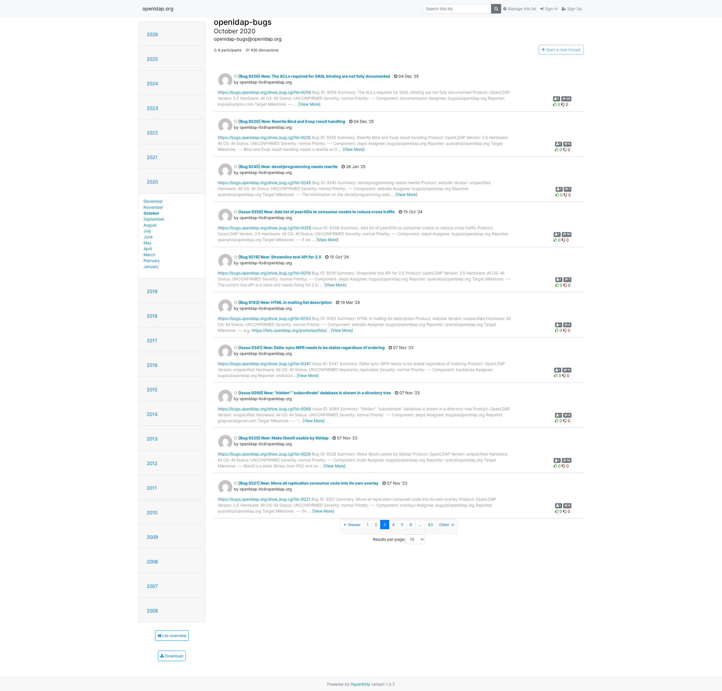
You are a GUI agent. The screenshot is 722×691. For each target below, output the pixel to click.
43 (430, 524)
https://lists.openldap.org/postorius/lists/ (289, 330)
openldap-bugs (243, 22)
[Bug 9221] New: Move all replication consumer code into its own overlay (307, 483)
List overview (173, 635)
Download (173, 655)
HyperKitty (360, 684)
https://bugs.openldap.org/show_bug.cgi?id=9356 (264, 227)
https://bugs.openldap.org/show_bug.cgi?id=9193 (264, 318)
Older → (446, 524)
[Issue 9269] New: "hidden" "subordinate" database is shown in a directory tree (314, 392)
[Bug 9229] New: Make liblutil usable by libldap (283, 437)
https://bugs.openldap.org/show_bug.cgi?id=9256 (264, 92)
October (151, 213)
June (148, 236)
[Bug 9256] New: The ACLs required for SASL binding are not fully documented (313, 76)
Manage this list (521, 8)
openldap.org (157, 9)
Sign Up (574, 8)
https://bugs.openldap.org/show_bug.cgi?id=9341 (264, 363)
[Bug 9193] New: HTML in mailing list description (284, 302)
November (153, 207)
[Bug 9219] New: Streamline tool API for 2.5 (279, 256)
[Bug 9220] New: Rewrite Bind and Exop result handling (291, 121)
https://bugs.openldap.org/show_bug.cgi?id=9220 (264, 137)
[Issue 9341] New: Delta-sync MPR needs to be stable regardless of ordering (311, 347)
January (151, 266)
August (150, 225)
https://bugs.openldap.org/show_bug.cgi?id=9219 (264, 273)
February (152, 260)
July (147, 230)
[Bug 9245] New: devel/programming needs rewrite (287, 166)
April (148, 248)
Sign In (551, 8)
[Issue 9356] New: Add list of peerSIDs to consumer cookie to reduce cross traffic (316, 211)
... (420, 524)
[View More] (309, 104)
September (154, 219)
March (149, 254)
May (147, 242)
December (153, 201)
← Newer (352, 524)
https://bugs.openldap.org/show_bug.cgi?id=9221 (264, 499)
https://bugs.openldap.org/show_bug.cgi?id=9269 (264, 408)
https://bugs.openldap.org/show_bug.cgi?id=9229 (264, 454)
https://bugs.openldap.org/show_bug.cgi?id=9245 (264, 182)
